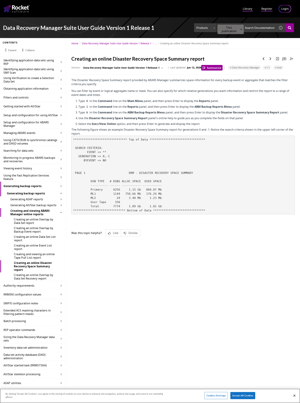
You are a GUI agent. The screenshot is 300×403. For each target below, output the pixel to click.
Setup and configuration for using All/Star (30, 115)
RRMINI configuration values (22, 294)
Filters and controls (16, 97)
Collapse (30, 50)
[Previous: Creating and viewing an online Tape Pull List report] (263, 58)
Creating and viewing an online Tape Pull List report (34, 255)
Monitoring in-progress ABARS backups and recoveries (29, 159)
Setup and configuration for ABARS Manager (26, 124)
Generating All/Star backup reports (33, 205)
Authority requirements (18, 285)
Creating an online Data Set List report (35, 238)
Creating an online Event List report (33, 247)
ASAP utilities (12, 383)
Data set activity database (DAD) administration (24, 356)
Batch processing (14, 321)
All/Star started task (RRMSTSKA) (25, 365)
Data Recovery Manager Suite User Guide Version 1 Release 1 (116, 43)
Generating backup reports (22, 186)
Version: (75, 67)
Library (247, 9)
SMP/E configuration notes (20, 303)
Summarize (214, 67)
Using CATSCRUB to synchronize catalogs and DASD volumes (30, 141)
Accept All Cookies (242, 395)
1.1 (268, 67)
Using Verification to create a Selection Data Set (28, 79)
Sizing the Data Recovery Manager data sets (29, 338)
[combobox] (246, 27)
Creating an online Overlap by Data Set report (33, 221)
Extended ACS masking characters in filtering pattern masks (27, 312)
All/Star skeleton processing (21, 374)
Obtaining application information (25, 89)
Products (202, 28)
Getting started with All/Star (21, 106)
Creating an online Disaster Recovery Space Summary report (33, 266)
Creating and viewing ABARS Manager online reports (30, 212)
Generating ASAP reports (26, 199)
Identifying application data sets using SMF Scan (28, 71)
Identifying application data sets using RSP (28, 62)
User (279, 67)
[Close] (294, 395)
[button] (241, 29)
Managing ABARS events (19, 133)
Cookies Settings (216, 395)
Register (266, 9)
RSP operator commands (19, 330)
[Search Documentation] (289, 27)
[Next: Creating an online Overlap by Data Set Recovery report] (270, 58)
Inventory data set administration (25, 347)
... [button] (155, 43)
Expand (12, 50)
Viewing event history (17, 168)
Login (285, 9)
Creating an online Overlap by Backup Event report (33, 229)
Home (74, 43)
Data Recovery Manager (245, 67)
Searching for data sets (18, 151)
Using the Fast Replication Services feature (26, 177)
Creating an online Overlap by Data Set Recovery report (33, 276)
